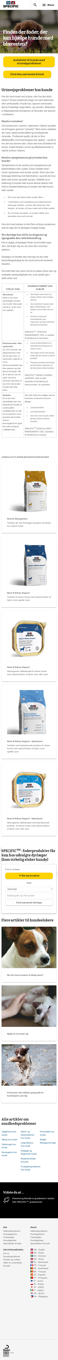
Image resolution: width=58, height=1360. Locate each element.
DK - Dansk (39, 1253)
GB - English (39, 1250)
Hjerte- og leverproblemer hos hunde (27, 1134)
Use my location (29, 875)
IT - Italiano (39, 1290)
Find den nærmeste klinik (27, 74)
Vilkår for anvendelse (12, 1263)
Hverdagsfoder (9, 1240)
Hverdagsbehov (10, 1234)
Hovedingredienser (11, 1256)
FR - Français (40, 1265)
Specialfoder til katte (12, 1243)
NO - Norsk (39, 1259)
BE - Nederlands (41, 1268)
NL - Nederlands (41, 1262)
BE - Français (40, 1272)
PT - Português (40, 1278)
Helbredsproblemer (11, 1231)
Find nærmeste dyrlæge (29, 902)
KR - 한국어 (39, 1293)
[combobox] (29, 896)
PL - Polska (39, 1284)
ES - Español (39, 1275)
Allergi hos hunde (9, 1139)
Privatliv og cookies (11, 1260)
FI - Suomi (38, 1281)
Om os (6, 1253)
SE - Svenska (40, 1256)
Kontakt (6, 1266)
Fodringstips (8, 1237)
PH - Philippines (41, 1296)
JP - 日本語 (39, 1287)
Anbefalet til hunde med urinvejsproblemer (29, 62)
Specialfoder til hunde (40, 1243)
